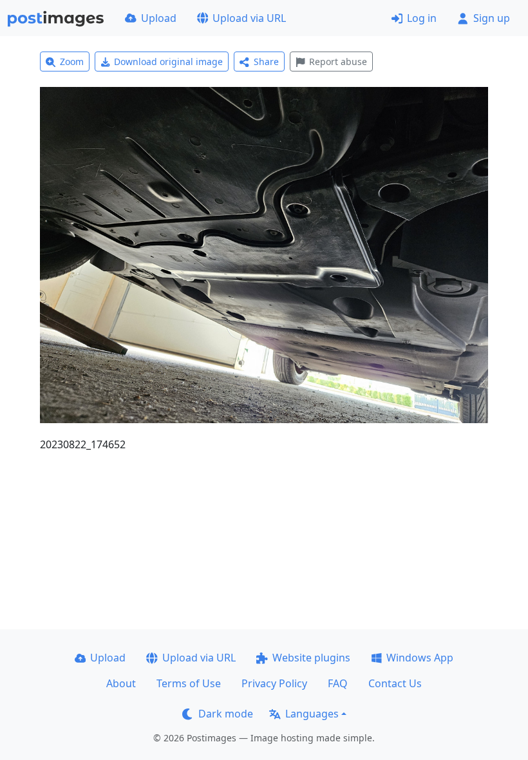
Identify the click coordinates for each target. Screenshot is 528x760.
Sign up (491, 18)
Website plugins (311, 658)
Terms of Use (188, 683)
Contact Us (395, 683)
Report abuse (338, 61)
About (121, 683)
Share (266, 61)
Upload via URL (249, 18)
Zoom (72, 61)
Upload (158, 18)
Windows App (419, 658)
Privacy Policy (274, 683)
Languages (312, 714)
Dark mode (225, 714)
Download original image (168, 61)
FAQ (338, 683)
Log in (422, 18)
